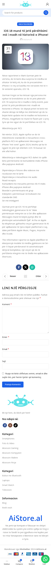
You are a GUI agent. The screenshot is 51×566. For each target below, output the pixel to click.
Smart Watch (8, 485)
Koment (7, 304)
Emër (5, 337)
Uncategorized (25, 24)
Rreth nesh (7, 507)
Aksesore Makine (10, 457)
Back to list (25, 276)
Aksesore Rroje (9, 462)
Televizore (7, 490)
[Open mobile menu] (3, 4)
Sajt (4, 361)
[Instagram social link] (10, 425)
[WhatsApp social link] (32, 267)
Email (5, 349)
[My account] (47, 4)
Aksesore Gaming (10, 448)
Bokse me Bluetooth (11, 475)
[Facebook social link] (19, 267)
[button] (45, 559)
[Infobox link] (25, 527)
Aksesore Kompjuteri (11, 453)
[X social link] (25, 267)
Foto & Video (8, 443)
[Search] (45, 12)
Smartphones (8, 438)
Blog (4, 503)
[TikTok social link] (15, 425)
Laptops (6, 480)
